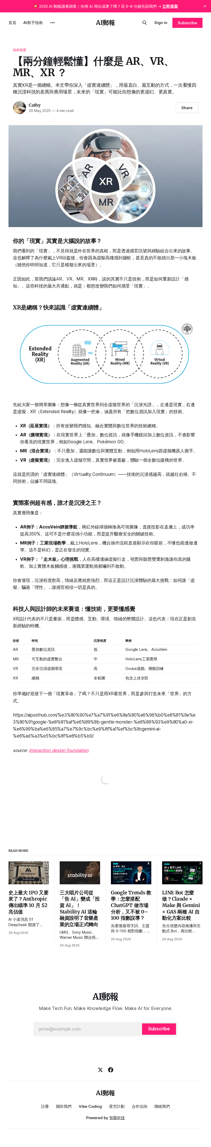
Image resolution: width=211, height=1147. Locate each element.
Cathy (34, 105)
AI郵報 (105, 23)
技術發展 (20, 50)
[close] (205, 6)
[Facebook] (110, 1069)
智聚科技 (117, 1117)
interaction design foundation (59, 750)
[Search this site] (144, 23)
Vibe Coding (90, 1106)
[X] (100, 1069)
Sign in (160, 22)
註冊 (45, 1106)
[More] (52, 23)
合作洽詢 (139, 1106)
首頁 (12, 22)
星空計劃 (117, 1106)
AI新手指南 (33, 22)
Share (186, 107)
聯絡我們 (162, 1106)
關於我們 (64, 1106)
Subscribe (187, 22)
